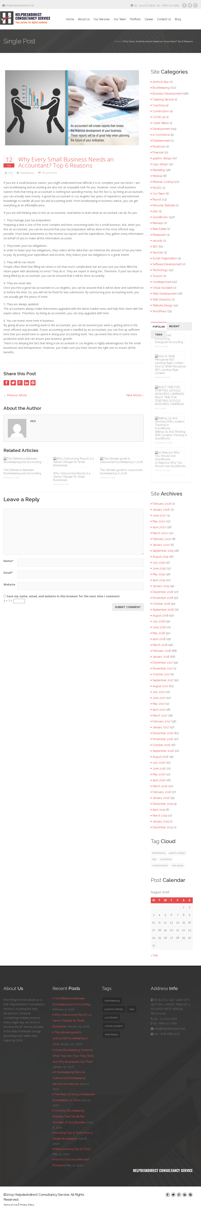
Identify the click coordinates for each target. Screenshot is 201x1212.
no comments (49, 173)
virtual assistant (160, 865)
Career (149, 19)
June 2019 (159, 568)
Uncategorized (162, 281)
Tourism (158, 276)
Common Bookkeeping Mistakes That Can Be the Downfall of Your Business (69, 1116)
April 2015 (159, 809)
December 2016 (163, 733)
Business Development (167, 93)
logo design (160, 164)
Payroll (157, 199)
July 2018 (159, 621)
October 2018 (161, 603)
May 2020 (159, 521)
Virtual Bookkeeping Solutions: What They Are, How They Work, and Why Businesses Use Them (73, 1055)
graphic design (162, 158)
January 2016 (161, 798)
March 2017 (160, 715)
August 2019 (160, 556)
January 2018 (161, 656)
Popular (159, 326)
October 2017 (161, 674)
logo (154, 859)
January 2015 (161, 821)
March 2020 (160, 533)
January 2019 (161, 586)
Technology (160, 270)
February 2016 (162, 792)
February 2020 (162, 539)
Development (161, 128)
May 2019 (159, 574)
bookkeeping (158, 853)
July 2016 (159, 762)
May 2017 (158, 703)
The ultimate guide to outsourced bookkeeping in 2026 (121, 471)
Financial (158, 152)
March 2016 (160, 786)
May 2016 (159, 774)
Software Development (167, 264)
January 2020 (161, 544)
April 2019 (159, 580)
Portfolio (135, 19)
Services (158, 252)
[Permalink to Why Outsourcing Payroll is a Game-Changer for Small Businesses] (73, 462)
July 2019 (159, 562)
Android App (161, 81)
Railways (158, 223)
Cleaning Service (163, 99)
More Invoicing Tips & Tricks (72, 1149)
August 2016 (160, 756)
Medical (158, 176)
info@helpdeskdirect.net (19, 5)
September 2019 (163, 550)
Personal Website (164, 205)
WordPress (160, 311)
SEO (155, 246)
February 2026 (162, 503)
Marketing (159, 170)
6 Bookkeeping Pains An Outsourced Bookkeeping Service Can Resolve (69, 1078)
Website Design (163, 305)
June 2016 (159, 768)
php (155, 211)
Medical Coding (163, 181)
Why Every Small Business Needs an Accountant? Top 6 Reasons (66, 162)
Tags (158, 334)
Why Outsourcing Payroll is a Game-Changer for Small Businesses (71, 477)
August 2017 (160, 686)
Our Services (102, 19)
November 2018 (163, 597)
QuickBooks (160, 217)
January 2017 (161, 727)
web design (178, 865)
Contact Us (164, 19)
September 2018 (163, 609)
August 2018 (160, 615)
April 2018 (159, 639)
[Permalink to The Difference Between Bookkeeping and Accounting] (25, 460)
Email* (8, 573)
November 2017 (163, 668)
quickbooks (166, 859)
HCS (10, 173)
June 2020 (159, 515)
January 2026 (161, 509)
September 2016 (163, 750)
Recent (174, 326)
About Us (84, 19)
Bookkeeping (27, 173)
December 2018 (163, 592)
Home (70, 19)
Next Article (135, 395)
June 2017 (159, 697)
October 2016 (161, 745)
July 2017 (158, 692)
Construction (161, 111)
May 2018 (159, 633)
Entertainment (161, 140)
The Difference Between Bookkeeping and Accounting (22, 471)
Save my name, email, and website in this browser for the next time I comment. (63, 596)
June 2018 (159, 627)
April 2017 (159, 709)
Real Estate (159, 228)
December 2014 (163, 827)
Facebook (159, 146)
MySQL (157, 187)
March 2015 (160, 815)
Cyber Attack (161, 123)
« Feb (154, 955)
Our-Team (159, 193)
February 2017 (162, 721)
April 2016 (159, 780)
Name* (9, 561)
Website (9, 584)
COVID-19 (159, 117)
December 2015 (163, 803)
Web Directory (162, 299)
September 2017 (163, 680)
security (158, 240)
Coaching (159, 105)
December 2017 (163, 662)
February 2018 (162, 650)
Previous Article (15, 395)
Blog (178, 19)
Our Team (120, 19)
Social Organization (165, 258)
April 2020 (159, 527)
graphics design (177, 853)
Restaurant (159, 234)
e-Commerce (161, 134)
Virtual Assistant (162, 287)
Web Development (165, 293)
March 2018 (160, 645)
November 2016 (163, 739)
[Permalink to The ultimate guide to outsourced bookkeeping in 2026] (122, 460)
